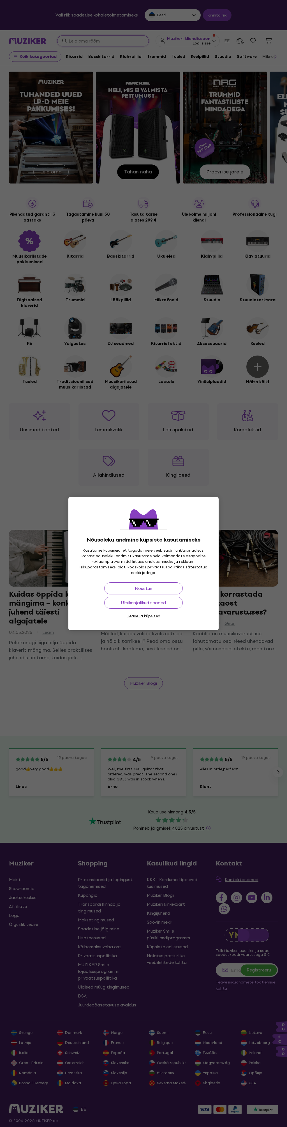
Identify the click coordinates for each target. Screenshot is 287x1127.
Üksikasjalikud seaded (143, 602)
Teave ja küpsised (143, 616)
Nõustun (143, 588)
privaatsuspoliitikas (165, 567)
